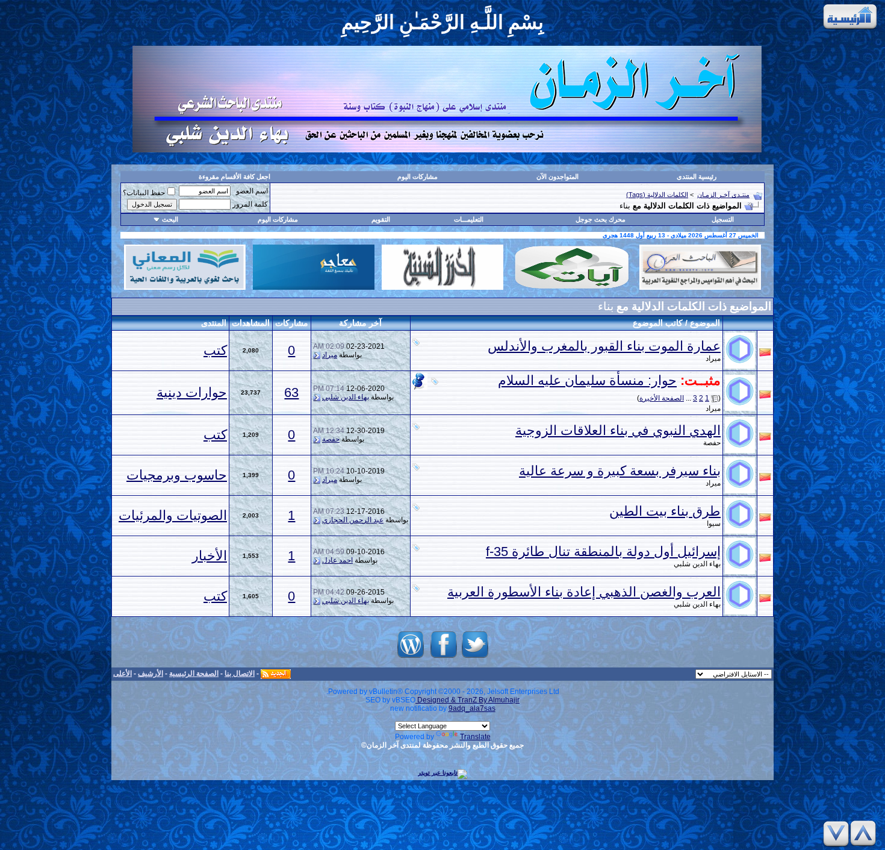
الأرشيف (150, 673)
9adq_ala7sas (472, 708)
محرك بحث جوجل (601, 219)
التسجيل (723, 219)
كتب (215, 350)
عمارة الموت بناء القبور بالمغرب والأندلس (604, 346)
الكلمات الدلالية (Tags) (657, 194)
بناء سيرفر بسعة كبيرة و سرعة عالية (620, 470)
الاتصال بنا (240, 673)
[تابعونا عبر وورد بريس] (410, 658)
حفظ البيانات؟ (144, 193)
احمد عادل (337, 560)
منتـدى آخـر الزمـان (723, 194)
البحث (170, 219)
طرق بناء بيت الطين (665, 511)
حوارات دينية (192, 392)
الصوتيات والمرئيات (173, 515)
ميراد (713, 358)
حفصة (712, 443)
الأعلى (122, 673)
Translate (475, 737)
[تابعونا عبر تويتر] (475, 658)
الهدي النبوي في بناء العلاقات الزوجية (618, 430)
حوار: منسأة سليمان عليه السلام (587, 380)
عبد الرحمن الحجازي (353, 520)
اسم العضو (252, 191)
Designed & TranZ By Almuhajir (467, 700)
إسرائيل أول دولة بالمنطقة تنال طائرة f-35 (603, 551)
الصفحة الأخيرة (661, 398)
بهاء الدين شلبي (345, 397)
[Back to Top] (865, 833)
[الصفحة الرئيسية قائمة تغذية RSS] (276, 673)
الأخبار (209, 555)
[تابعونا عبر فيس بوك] (443, 658)
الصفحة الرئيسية (194, 673)
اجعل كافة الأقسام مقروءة (234, 176)
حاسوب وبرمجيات (176, 475)
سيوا (714, 523)
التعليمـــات (468, 219)
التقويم (380, 219)
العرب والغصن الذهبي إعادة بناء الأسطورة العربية (584, 591)
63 (291, 392)
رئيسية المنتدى (696, 176)
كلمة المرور (250, 204)
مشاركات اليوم (417, 176)
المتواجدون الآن (557, 176)
